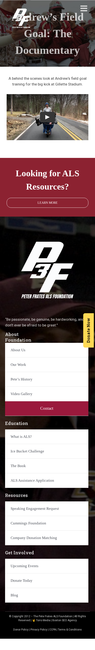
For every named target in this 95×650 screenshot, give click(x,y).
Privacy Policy (38, 629)
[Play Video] (47, 117)
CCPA (52, 629)
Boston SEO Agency (64, 620)
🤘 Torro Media (41, 620)
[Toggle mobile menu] (84, 8)
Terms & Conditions (70, 629)
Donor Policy (20, 629)
